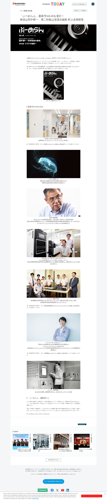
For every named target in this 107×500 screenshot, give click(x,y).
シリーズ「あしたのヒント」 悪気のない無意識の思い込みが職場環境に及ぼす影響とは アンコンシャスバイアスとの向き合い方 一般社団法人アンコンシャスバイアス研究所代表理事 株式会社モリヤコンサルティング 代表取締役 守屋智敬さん (53, 346)
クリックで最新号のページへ (53, 100)
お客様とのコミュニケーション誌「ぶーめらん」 (39, 58)
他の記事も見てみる (53, 459)
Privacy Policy (35, 498)
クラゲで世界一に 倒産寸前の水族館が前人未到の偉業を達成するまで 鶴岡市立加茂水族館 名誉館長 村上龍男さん (53, 180)
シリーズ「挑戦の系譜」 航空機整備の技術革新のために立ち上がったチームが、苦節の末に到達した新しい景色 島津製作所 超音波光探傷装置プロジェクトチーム (53, 300)
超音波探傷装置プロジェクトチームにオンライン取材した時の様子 (61, 305)
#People (83, 10)
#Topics (76, 10)
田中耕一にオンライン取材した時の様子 (54, 144)
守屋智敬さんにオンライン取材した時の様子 (55, 353)
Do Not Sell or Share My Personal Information (91, 495)
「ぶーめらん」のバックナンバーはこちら (38, 413)
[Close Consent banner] (105, 493)
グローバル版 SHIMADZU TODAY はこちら (53, 481)
